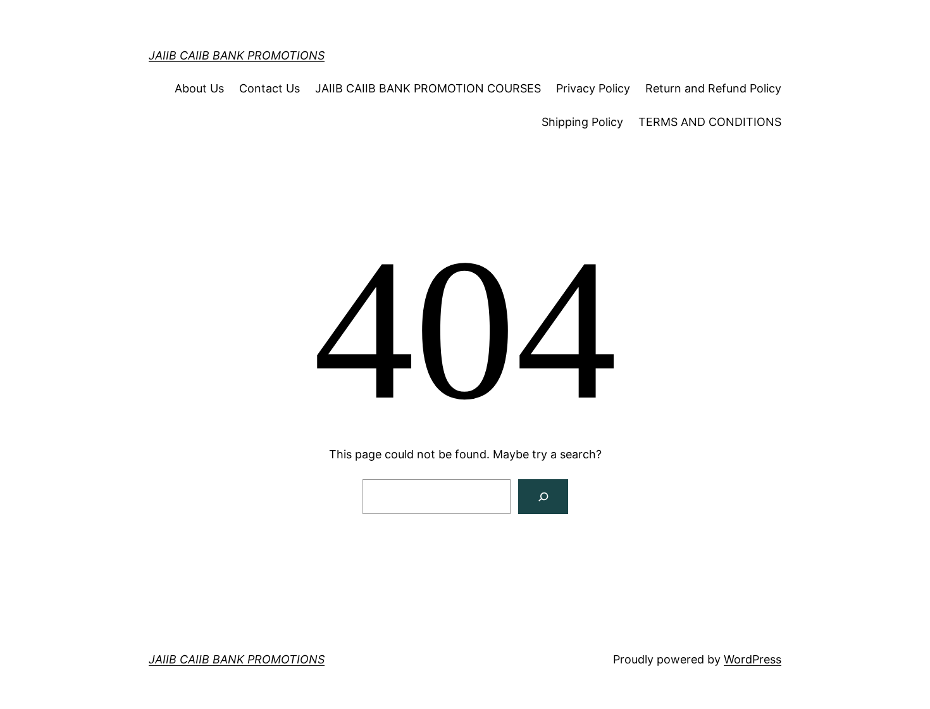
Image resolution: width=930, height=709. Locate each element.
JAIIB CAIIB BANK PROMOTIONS (237, 55)
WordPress (752, 659)
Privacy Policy (593, 88)
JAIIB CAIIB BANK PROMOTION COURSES (428, 88)
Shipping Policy (582, 122)
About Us (199, 88)
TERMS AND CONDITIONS (709, 122)
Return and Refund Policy (713, 88)
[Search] (543, 496)
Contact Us (269, 88)
